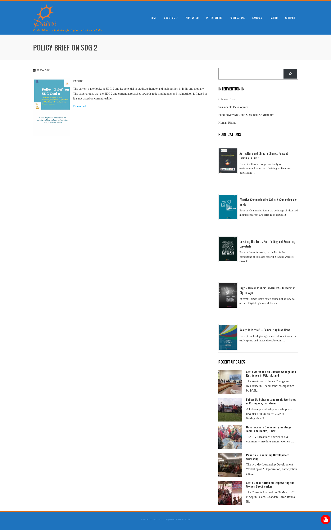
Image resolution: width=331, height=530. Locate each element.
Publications (237, 18)
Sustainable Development (233, 107)
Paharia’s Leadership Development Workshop (267, 457)
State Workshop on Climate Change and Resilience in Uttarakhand (271, 373)
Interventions (214, 18)
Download (79, 106)
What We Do (192, 18)
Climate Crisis (226, 99)
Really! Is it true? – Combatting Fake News (264, 330)
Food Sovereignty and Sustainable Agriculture (246, 114)
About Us (169, 18)
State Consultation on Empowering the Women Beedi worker (270, 484)
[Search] (290, 73)
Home (153, 18)
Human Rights (227, 122)
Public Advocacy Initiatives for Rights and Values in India (67, 30)
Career (274, 18)
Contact (290, 18)
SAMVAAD (257, 18)
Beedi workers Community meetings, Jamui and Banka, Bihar (269, 429)
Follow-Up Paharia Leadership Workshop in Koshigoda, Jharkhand (271, 401)
